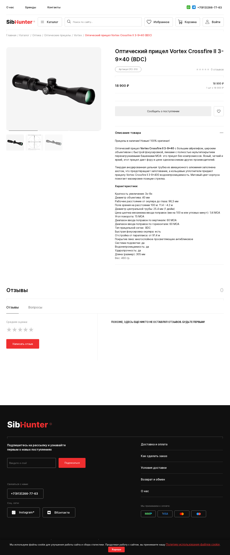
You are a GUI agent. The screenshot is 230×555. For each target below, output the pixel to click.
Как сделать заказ (154, 456)
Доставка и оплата (154, 444)
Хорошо (116, 549)
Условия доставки (154, 467)
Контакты (54, 7)
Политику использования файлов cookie (193, 544)
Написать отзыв (23, 343)
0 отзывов (217, 69)
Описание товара (128, 133)
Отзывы (12, 307)
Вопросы (35, 307)
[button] (23, 130)
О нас (10, 7)
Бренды (30, 7)
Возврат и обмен (153, 479)
